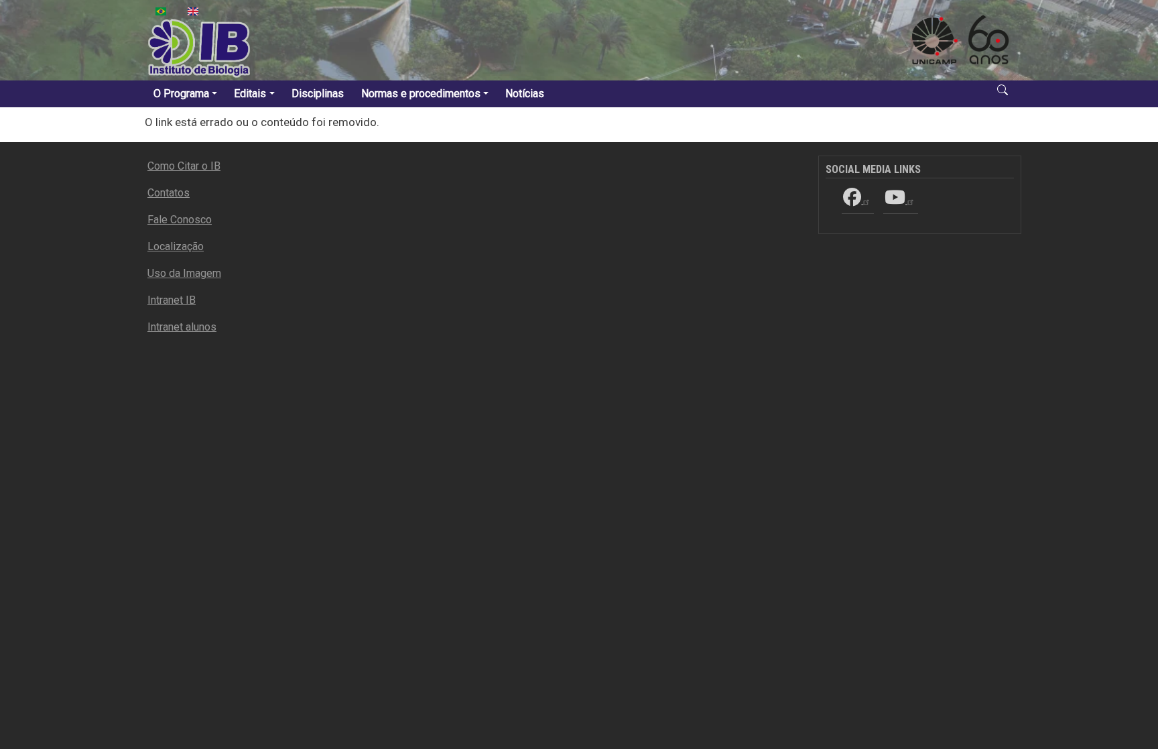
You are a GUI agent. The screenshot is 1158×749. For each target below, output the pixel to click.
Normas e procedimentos (420, 93)
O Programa (181, 93)
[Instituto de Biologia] (200, 48)
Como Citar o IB (183, 166)
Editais (250, 93)
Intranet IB (171, 300)
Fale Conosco (179, 219)
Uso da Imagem (184, 273)
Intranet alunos (181, 327)
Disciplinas (318, 93)
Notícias (524, 93)
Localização (175, 246)
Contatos (168, 192)
